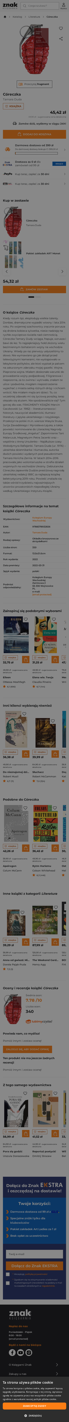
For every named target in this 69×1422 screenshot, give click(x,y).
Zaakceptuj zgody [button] (34, 1406)
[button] (34, 1415)
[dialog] (34, 1399)
